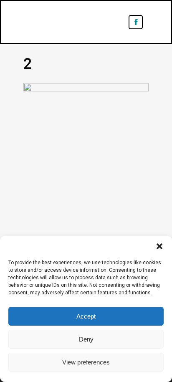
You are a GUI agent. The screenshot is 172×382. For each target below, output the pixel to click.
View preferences (86, 362)
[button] (159, 246)
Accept (86, 316)
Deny (86, 339)
